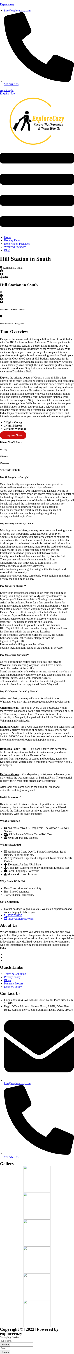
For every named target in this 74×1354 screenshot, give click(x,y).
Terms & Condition (15, 973)
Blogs (7, 980)
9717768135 (14, 915)
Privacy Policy (12, 977)
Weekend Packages (15, 246)
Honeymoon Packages (17, 243)
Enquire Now (13, 435)
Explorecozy (7, 4)
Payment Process (13, 983)
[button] (37, 190)
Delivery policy (13, 986)
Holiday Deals (12, 240)
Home (7, 237)
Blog (7, 250)
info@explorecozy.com (20, 918)
